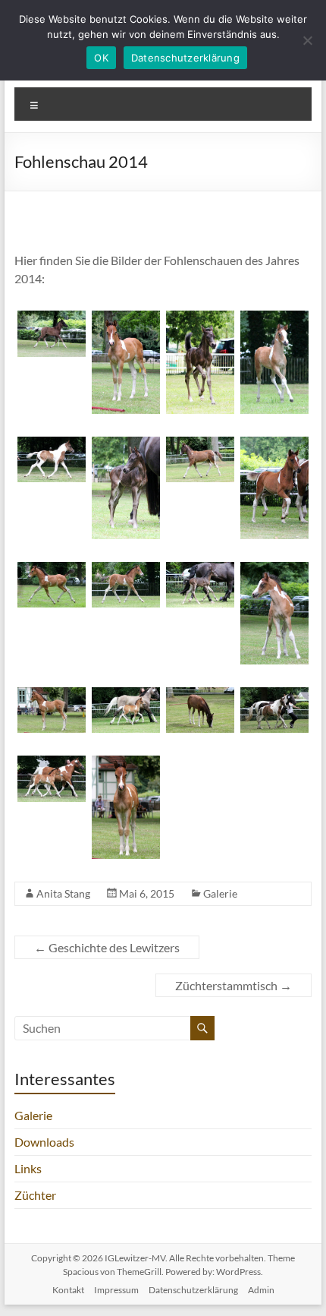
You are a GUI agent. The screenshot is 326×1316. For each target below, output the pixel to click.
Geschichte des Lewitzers (107, 947)
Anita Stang (63, 893)
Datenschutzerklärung (193, 1289)
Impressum (116, 1289)
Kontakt (68, 1289)
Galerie (220, 893)
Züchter (35, 1195)
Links (28, 1168)
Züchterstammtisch (233, 985)
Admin (261, 1289)
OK (101, 58)
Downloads (44, 1142)
